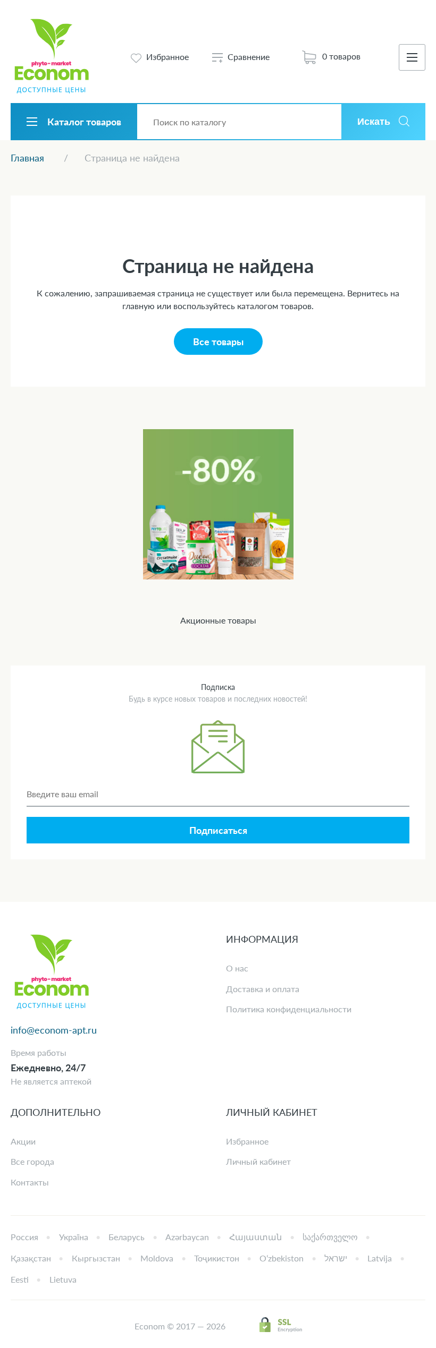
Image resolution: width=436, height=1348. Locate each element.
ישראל (335, 1258)
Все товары (218, 341)
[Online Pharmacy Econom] (51, 972)
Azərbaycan (187, 1237)
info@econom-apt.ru (54, 1030)
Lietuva (63, 1279)
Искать (373, 121)
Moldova (156, 1258)
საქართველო (330, 1237)
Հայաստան (255, 1237)
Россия (24, 1237)
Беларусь (126, 1237)
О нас (237, 968)
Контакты (30, 1182)
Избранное (247, 1141)
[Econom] (51, 57)
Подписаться (218, 830)
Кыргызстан (96, 1258)
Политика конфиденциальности (288, 1009)
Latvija (379, 1258)
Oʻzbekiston (281, 1258)
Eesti (20, 1279)
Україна (73, 1237)
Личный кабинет (258, 1161)
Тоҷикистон (216, 1258)
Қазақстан (31, 1258)
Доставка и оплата (262, 989)
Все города (32, 1161)
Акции (23, 1141)
